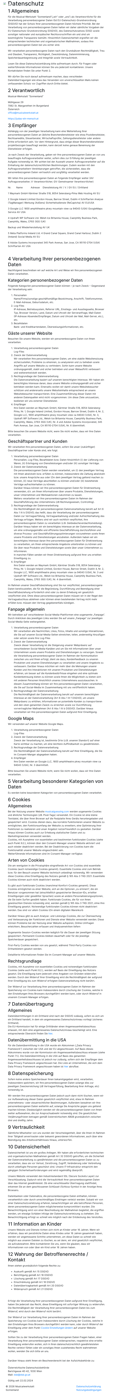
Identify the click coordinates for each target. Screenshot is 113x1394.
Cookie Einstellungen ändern (57, 1327)
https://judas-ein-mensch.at (23, 118)
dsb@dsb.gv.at (22, 1374)
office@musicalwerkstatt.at (23, 112)
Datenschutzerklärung (88, 1386)
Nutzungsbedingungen (88, 1389)
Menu (104, 4)
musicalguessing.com (57, 811)
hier (50, 1033)
